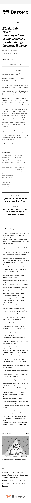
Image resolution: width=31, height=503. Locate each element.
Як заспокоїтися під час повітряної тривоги (14, 459)
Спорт (24, 483)
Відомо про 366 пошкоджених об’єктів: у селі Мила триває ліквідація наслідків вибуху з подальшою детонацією (16, 235)
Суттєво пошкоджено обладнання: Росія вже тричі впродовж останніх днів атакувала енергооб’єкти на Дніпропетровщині (15, 306)
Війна (9, 475)
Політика (22, 480)
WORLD (5, 472)
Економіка (24, 475)
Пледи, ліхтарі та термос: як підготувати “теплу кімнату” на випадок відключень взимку (14, 418)
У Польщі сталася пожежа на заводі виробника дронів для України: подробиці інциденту (15, 247)
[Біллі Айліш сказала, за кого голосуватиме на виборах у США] (8, 180)
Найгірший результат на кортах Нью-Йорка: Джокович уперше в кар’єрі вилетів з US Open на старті (16, 313)
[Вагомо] (15, 12)
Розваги (14, 483)
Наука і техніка (14, 478)
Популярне (6, 483)
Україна (5, 486)
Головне (16, 475)
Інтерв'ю (11, 472)
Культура (5, 478)
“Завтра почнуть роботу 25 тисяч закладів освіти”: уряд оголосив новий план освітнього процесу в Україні (16, 241)
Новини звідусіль (11, 50)
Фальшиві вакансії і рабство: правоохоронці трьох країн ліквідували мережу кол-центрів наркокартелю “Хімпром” (15, 412)
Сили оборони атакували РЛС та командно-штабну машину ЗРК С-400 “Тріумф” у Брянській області (15, 289)
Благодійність (19, 472)
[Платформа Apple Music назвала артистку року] (8, 161)
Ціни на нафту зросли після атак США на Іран (16, 298)
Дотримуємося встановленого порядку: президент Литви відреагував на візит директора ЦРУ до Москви (14, 275)
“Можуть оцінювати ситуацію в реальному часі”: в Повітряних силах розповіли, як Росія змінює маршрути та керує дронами (16, 260)
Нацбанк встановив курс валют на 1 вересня (15, 284)
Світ (19, 483)
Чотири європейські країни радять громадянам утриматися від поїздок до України (14, 337)
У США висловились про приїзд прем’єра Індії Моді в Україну (15, 199)
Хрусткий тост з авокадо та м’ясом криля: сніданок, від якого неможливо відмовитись (15, 211)
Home (3, 50)
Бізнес (4, 475)
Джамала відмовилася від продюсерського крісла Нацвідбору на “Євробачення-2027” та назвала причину (16, 365)
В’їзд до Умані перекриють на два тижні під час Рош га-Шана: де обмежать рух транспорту (15, 229)
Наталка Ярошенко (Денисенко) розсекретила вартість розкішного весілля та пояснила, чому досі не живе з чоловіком (16, 254)
